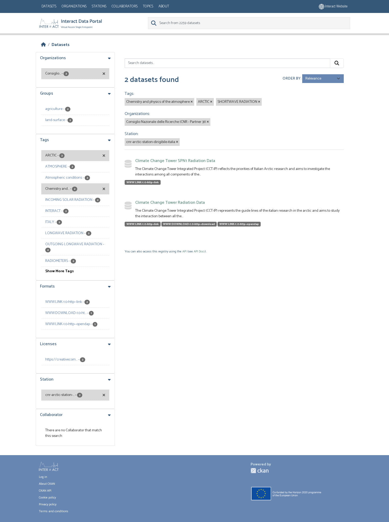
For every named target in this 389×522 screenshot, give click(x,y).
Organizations (74, 6)
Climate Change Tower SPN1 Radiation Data (175, 160)
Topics (148, 6)
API (184, 251)
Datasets (49, 6)
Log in (43, 476)
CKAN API (45, 490)
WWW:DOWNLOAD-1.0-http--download (189, 224)
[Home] (43, 44)
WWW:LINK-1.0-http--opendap (239, 224)
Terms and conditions (53, 511)
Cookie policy (47, 497)
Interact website (335, 6)
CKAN (260, 470)
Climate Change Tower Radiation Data (170, 202)
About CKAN (47, 483)
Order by (292, 79)
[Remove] (192, 102)
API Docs (199, 251)
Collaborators (125, 6)
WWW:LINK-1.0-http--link (142, 182)
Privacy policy (47, 504)
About (164, 6)
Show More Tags (59, 271)
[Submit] (337, 63)
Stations (99, 6)
